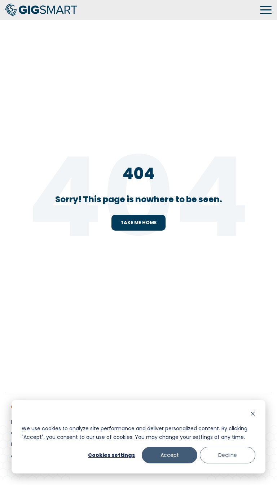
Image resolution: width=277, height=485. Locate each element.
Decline (227, 455)
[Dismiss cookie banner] (252, 414)
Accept (170, 455)
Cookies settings (111, 455)
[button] (266, 9)
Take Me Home (138, 222)
